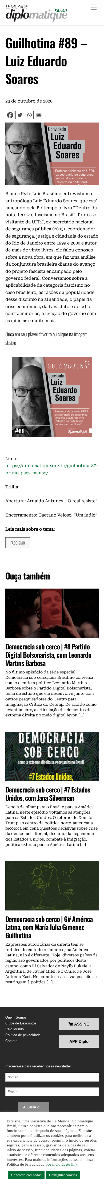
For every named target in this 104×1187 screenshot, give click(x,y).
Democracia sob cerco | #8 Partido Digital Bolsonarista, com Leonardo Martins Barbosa (48, 654)
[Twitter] (19, 115)
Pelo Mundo (14, 1029)
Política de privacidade (23, 1035)
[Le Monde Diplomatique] (36, 13)
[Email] (39, 115)
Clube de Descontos (21, 1023)
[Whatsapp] (29, 115)
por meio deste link (62, 1164)
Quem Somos (16, 1017)
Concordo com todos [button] (26, 1175)
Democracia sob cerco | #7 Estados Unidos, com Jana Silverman (47, 793)
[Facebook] (10, 115)
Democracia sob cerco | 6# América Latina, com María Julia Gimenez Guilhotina (49, 927)
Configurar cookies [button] (63, 1175)
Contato (11, 1041)
